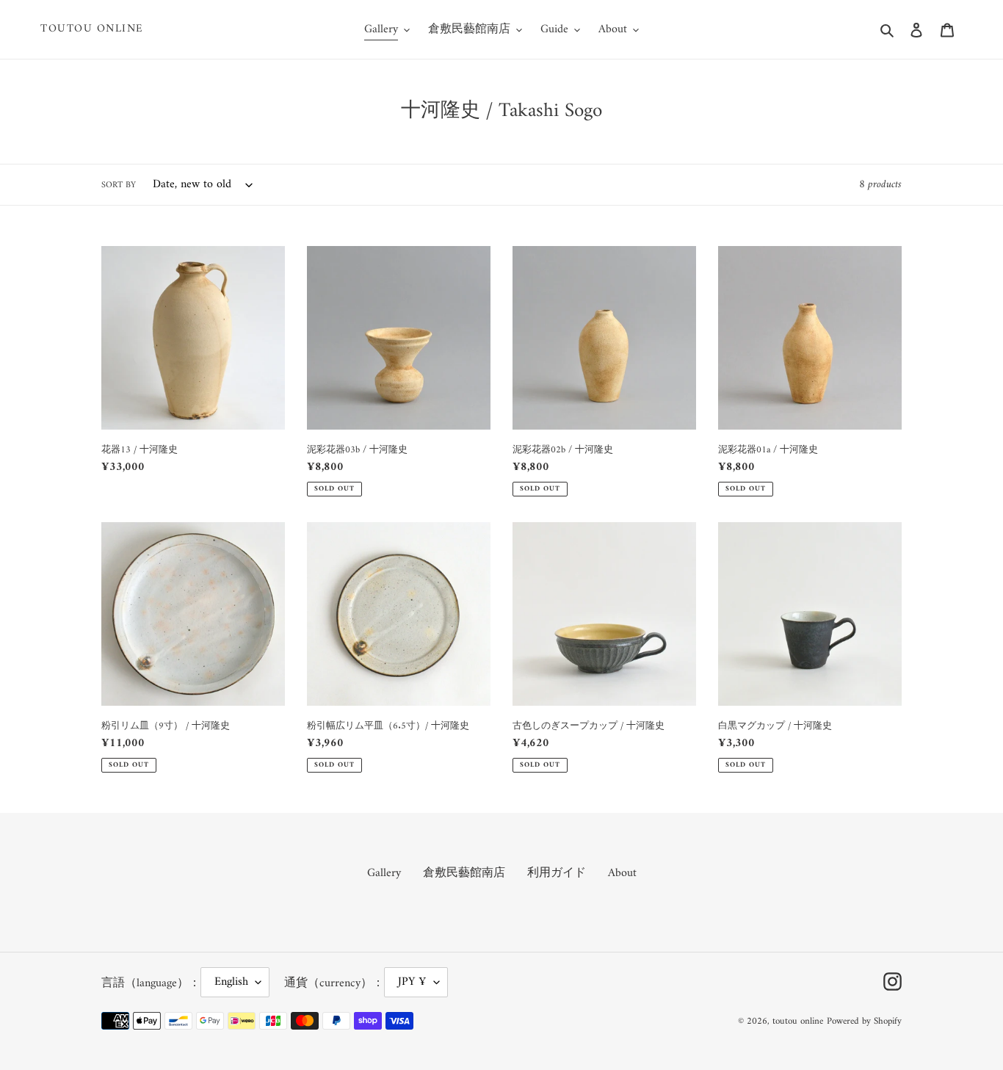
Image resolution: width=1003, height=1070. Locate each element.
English (231, 982)
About (622, 873)
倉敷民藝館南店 (464, 873)
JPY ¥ (412, 982)
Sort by (118, 185)
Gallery (384, 873)
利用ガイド (556, 873)
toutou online (92, 29)
